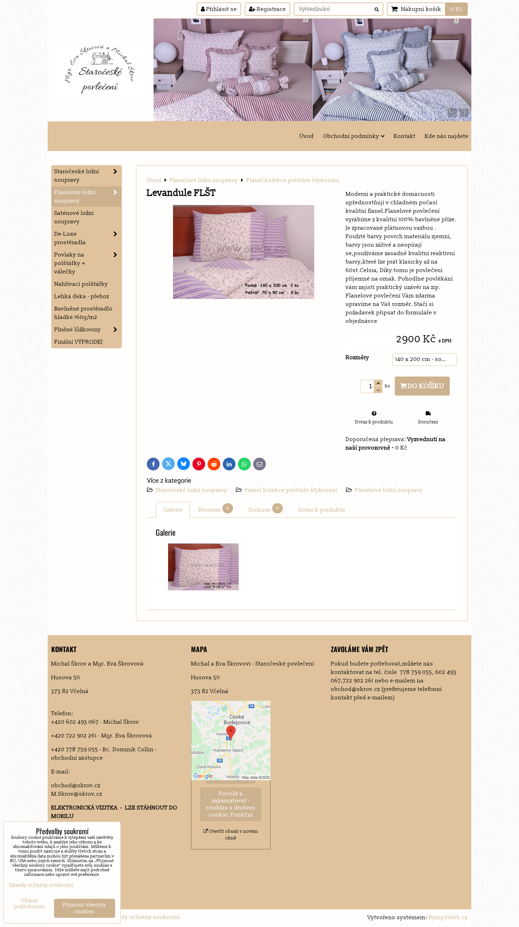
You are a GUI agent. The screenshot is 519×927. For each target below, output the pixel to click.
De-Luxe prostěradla (70, 238)
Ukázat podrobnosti (29, 904)
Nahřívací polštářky (81, 284)
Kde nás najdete (447, 136)
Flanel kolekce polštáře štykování (291, 490)
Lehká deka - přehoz (81, 296)
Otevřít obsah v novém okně (233, 835)
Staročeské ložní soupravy (192, 490)
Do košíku (425, 386)
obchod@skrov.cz (75, 785)
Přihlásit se (221, 9)
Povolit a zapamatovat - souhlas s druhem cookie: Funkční (230, 804)
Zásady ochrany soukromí (144, 917)
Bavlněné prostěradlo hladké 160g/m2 (83, 313)
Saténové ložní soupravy (74, 217)
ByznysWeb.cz (448, 917)
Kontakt (405, 136)
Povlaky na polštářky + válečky (69, 263)
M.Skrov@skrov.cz (76, 793)
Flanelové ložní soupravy (389, 490)
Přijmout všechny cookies (84, 908)
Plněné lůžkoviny (77, 329)
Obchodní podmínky (351, 136)
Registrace (270, 9)
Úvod (306, 136)
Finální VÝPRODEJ (78, 341)
